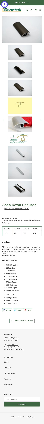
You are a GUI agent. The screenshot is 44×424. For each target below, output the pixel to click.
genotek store (18, 417)
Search (6, 362)
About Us (7, 368)
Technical (7, 379)
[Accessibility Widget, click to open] (4, 4)
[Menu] (40, 9)
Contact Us (8, 384)
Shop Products (9, 373)
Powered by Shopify (28, 417)
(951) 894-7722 (12, 344)
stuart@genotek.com (16, 349)
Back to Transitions (23, 321)
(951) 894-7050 (13, 347)
